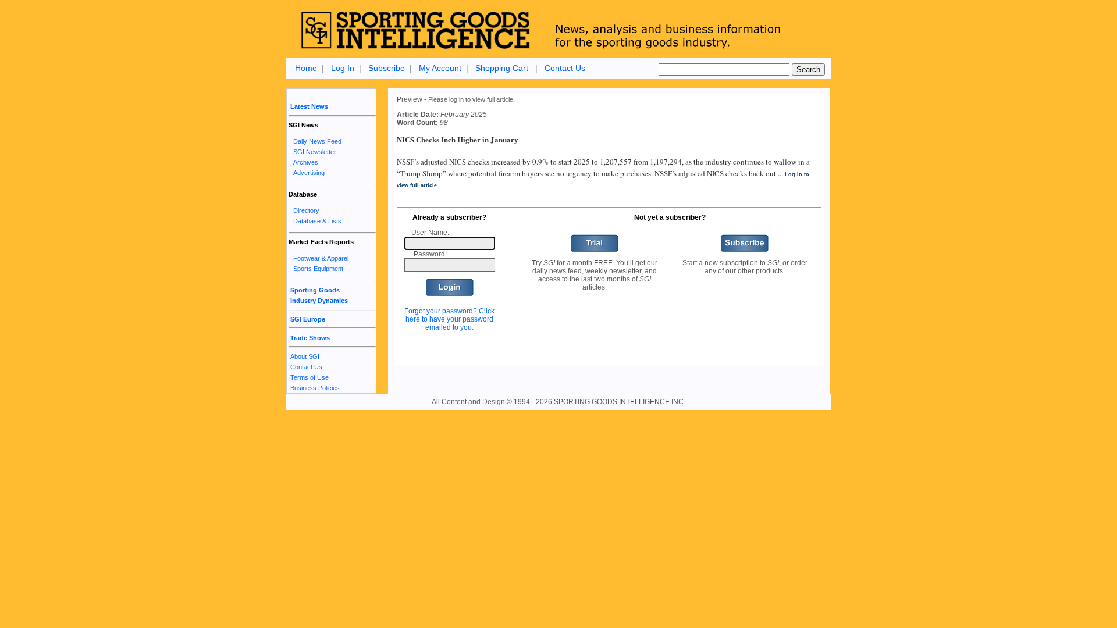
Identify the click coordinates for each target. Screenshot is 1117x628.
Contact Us (565, 68)
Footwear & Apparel (320, 258)
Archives (305, 162)
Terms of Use (309, 377)
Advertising (309, 172)
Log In (342, 68)
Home (306, 68)
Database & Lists (317, 220)
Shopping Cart (501, 68)
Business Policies (315, 387)
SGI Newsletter (314, 151)
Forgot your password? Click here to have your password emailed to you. (449, 319)
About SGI (304, 356)
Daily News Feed (317, 141)
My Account (440, 68)
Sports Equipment (318, 268)
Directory (306, 210)
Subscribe (386, 68)
